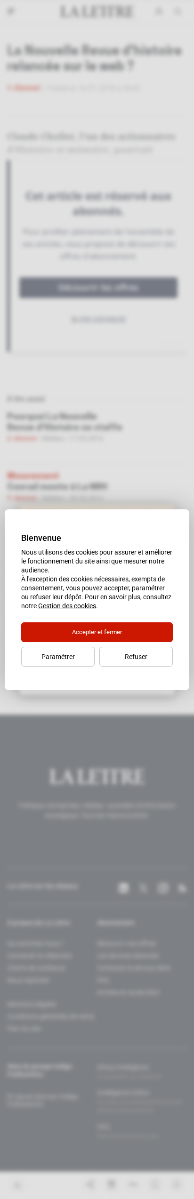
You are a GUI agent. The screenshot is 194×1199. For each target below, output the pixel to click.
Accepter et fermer (97, 632)
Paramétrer (58, 656)
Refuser (136, 656)
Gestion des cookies (67, 606)
